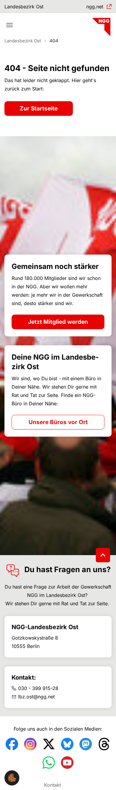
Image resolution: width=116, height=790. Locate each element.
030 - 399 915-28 (38, 688)
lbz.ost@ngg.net (36, 697)
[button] (11, 777)
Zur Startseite (39, 108)
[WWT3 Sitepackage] (101, 25)
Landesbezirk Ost (23, 7)
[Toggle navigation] (9, 25)
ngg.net (94, 7)
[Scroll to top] (103, 555)
